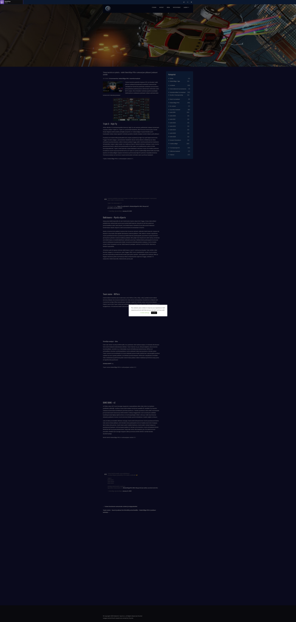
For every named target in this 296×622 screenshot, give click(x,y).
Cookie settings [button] (144, 313)
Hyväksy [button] (154, 313)
